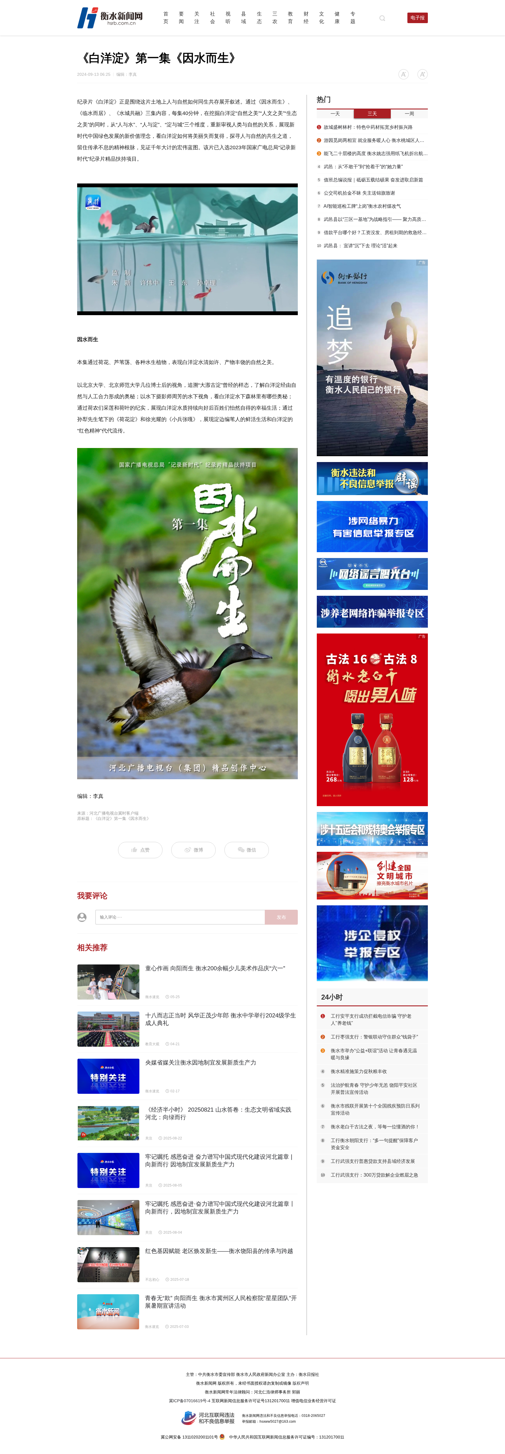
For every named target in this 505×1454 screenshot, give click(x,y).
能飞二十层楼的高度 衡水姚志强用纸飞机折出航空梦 (373, 153)
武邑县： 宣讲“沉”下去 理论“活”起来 (357, 245)
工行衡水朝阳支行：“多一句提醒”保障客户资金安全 (374, 1144)
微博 (198, 849)
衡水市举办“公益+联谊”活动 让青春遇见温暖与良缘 (374, 1054)
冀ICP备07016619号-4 (189, 1400)
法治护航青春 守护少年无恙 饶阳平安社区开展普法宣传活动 (374, 1089)
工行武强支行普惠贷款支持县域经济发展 (373, 1161)
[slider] (180, 310)
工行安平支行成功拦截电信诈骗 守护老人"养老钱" (371, 1020)
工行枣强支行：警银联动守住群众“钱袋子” (374, 1036)
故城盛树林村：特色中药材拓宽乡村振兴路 (365, 127)
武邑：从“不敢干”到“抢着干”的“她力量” (360, 166)
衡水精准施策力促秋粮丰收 (359, 1071)
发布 (281, 917)
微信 (250, 849)
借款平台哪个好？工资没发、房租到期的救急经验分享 (373, 232)
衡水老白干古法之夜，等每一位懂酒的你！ (375, 1126)
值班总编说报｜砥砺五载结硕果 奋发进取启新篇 (370, 179)
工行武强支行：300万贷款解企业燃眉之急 (374, 1175)
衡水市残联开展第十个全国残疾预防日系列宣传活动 (375, 1109)
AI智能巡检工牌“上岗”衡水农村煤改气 (359, 206)
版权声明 (301, 1383)
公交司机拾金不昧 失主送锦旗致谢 (356, 192)
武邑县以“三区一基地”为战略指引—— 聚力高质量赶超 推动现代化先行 (373, 219)
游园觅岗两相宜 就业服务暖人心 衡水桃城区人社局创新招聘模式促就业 (373, 140)
